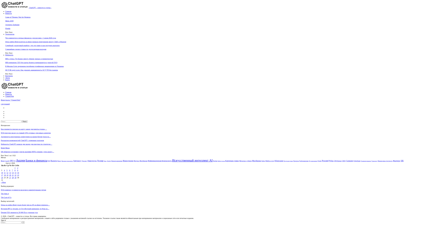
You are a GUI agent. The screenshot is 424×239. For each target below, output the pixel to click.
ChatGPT (7, 161)
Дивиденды (92, 161)
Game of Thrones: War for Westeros (17, 17)
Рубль (330, 161)
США (344, 161)
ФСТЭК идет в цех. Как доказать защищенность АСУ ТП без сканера (31, 70)
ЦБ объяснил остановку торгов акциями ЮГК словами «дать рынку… (27, 152)
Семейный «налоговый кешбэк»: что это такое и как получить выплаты (32, 45)
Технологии (9, 34)
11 (5, 173)
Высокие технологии (67, 161)
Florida (7, 28)
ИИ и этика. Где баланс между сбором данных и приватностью (29, 59)
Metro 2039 (9, 21)
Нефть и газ (269, 161)
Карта (7, 80)
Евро (105, 161)
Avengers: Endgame (12, 25)
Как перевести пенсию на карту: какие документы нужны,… (24, 129)
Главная (8, 11)
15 (15, 173)
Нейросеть (9, 55)
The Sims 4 (5, 194)
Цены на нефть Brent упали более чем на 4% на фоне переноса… (25, 205)
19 (7, 175)
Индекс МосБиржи (140, 161)
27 (10, 178)
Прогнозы (296, 161)
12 (7, 173)
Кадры (215, 161)
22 (15, 175)
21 (13, 175)
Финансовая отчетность (385, 161)
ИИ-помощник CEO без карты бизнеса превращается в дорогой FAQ (31, 63)
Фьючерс (396, 161)
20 (10, 175)
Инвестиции (128, 161)
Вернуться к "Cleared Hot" (11, 100)
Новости (8, 13)
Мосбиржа (256, 161)
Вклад (59, 161)
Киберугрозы (221, 161)
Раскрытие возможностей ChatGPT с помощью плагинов (22, 140)
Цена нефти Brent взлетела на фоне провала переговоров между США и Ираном (35, 42)
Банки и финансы (36, 160)
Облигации (278, 161)
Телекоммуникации (366, 161)
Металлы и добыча (245, 161)
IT (15, 161)
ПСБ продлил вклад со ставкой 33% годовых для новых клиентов (26, 133)
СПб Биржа (338, 161)
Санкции (349, 161)
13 (10, 173)
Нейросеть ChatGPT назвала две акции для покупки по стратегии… (26, 144)
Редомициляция (313, 161)
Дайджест (77, 161)
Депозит (84, 161)
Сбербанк (356, 161)
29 (15, 178)
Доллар (100, 161)
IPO (12, 161)
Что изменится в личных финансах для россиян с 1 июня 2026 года (30, 38)
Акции (20, 160)
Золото (109, 161)
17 (2, 175)
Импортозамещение (116, 161)
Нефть (263, 161)
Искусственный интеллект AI (192, 160)
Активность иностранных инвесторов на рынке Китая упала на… (26, 137)
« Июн (3, 182)
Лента (7, 78)
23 (18, 175)
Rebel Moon (5, 148)
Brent (3, 161)
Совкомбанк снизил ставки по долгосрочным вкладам (25, 49)
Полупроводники (288, 161)
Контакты (9, 76)
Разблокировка (304, 161)
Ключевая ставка (232, 161)
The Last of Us (6, 197)
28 (13, 178)
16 (18, 173)
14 (13, 173)
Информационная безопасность (160, 161)
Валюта (54, 161)
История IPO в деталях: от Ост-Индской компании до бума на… (25, 209)
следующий (5, 104)
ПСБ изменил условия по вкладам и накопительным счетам (23, 190)
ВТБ (49, 161)
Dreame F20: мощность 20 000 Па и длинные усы (19, 212)
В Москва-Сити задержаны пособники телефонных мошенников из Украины (34, 66)
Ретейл (319, 161)
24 (2, 178)
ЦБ (402, 161)
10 (2, 173)
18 (5, 175)
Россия (325, 161)
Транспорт (374, 161)
